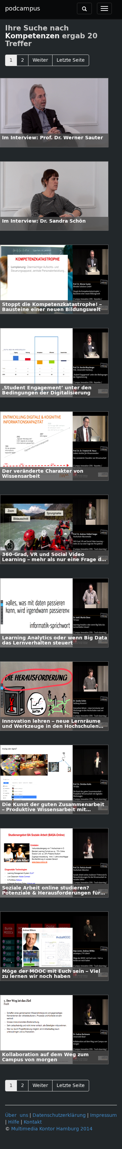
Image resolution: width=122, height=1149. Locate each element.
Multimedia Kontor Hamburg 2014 (52, 1129)
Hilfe (13, 1122)
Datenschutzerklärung (59, 1115)
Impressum (103, 1115)
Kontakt (33, 1122)
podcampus (22, 8)
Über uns (16, 1115)
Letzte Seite (71, 60)
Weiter (40, 60)
